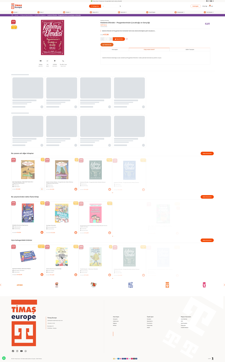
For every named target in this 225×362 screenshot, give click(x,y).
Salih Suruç (103, 25)
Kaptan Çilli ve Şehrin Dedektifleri (182, 225)
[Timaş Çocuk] (204, 285)
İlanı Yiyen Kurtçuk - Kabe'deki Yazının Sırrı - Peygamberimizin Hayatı (23, 182)
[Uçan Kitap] (93, 285)
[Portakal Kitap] (19, 285)
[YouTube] (211, 1)
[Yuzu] (130, 285)
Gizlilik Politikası (39, 358)
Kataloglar (196, 6)
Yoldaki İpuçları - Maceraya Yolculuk (89, 268)
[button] (75, 188)
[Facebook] (207, 1)
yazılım (209, 358)
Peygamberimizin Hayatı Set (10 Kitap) (157, 182)
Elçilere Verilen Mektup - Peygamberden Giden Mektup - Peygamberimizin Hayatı (59, 182)
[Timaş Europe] (24, 323)
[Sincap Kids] (56, 285)
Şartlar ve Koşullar (31, 358)
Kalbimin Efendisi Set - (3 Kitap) (189, 182)
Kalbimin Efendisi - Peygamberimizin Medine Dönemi (92, 181)
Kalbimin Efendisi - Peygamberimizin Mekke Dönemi (126, 182)
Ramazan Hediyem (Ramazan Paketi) (21, 268)
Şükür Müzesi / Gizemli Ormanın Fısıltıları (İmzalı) (152, 225)
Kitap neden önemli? (149, 49)
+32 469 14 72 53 (51, 323)
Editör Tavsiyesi (190, 49)
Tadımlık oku (107, 44)
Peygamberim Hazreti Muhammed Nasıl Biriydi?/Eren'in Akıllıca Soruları (86, 225)
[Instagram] (209, 1)
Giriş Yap (204, 6)
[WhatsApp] (213, 1)
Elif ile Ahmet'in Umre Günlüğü (53, 268)
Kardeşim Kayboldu (43, 225)
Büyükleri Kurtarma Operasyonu (13, 225)
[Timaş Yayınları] (167, 285)
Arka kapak (115, 49)
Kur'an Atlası (185, 269)
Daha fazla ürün (207, 153)
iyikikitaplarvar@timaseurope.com (55, 320)
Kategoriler (96, 6)
